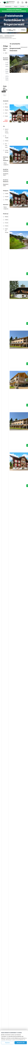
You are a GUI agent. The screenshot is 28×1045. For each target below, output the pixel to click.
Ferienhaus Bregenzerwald (6, 37)
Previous (13, 63)
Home (1, 35)
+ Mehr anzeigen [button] (5, 121)
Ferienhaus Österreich (9, 35)
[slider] (4, 94)
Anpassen (7, 1042)
